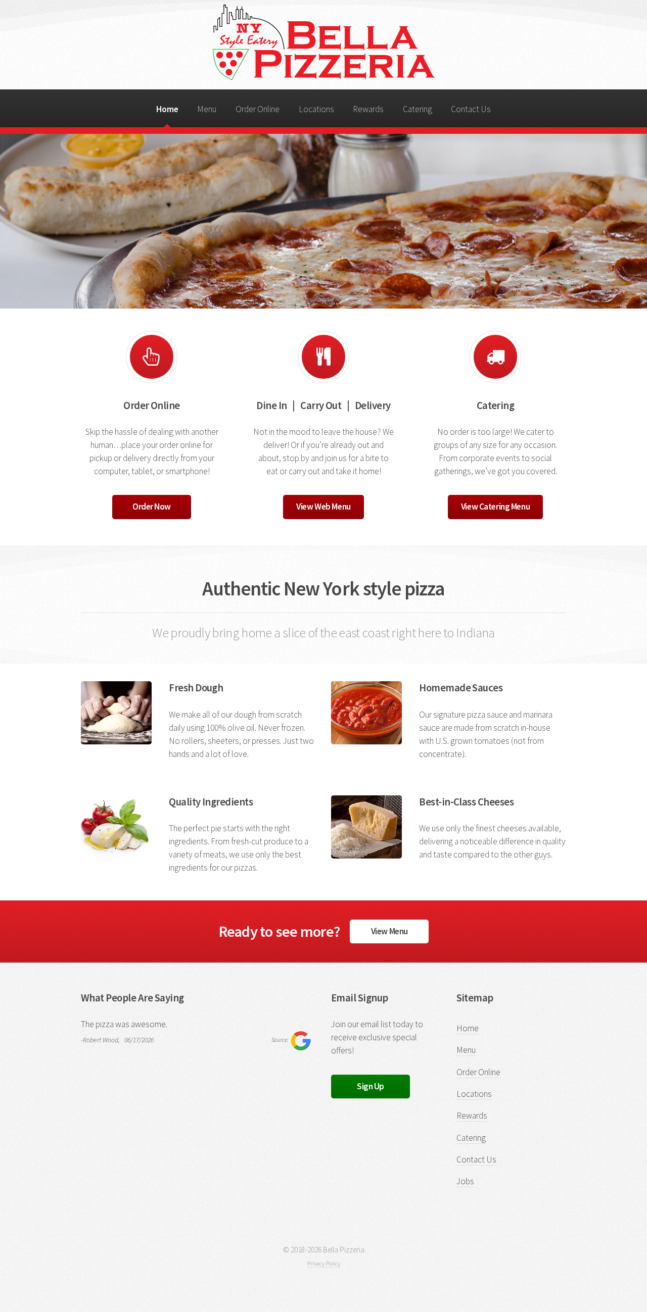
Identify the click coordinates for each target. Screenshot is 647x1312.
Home (167, 109)
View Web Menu (323, 506)
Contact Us (471, 109)
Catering (417, 109)
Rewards (368, 109)
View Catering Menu (495, 506)
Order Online (258, 109)
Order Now (151, 506)
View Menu (389, 931)
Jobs (465, 1181)
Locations (316, 109)
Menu (206, 109)
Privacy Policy (323, 1263)
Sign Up (370, 1086)
